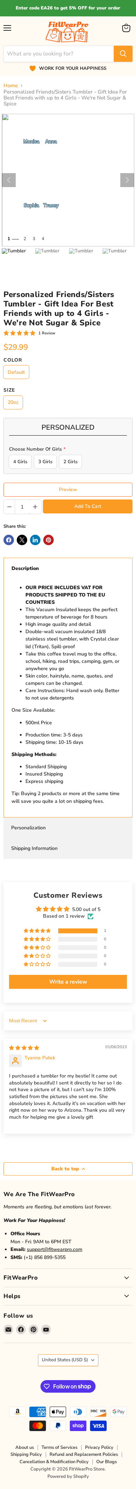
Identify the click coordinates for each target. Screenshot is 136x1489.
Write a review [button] (68, 982)
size (9, 390)
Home (10, 86)
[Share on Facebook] (8, 540)
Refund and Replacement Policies (84, 1454)
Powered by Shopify (68, 1476)
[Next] (127, 180)
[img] (24, 1048)
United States (65, 1360)
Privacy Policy (99, 1447)
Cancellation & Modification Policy (54, 1462)
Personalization (28, 827)
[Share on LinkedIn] (35, 540)
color (12, 360)
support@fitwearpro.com (54, 1249)
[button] (38, 931)
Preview (68, 489)
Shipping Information (34, 848)
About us (24, 1447)
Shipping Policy (26, 1454)
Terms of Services (59, 1447)
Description (25, 568)
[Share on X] (22, 540)
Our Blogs (106, 1462)
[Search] (123, 54)
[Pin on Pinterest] (48, 540)
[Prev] (9, 180)
